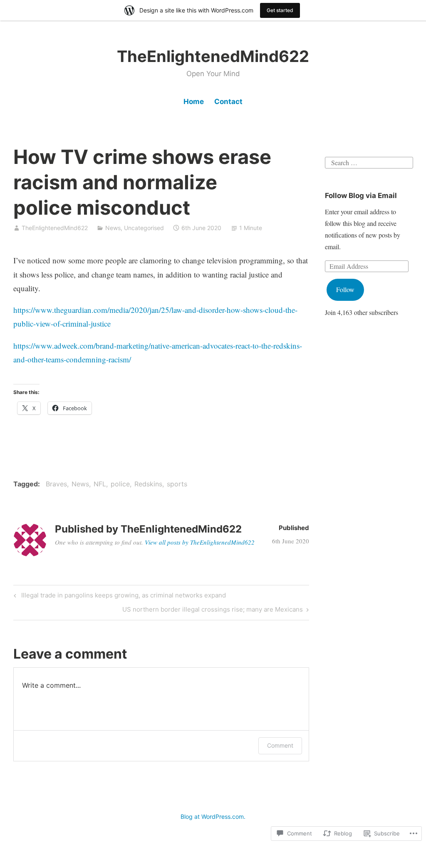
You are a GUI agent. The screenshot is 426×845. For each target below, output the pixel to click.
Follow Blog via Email (361, 195)
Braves (56, 484)
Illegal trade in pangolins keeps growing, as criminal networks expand (118, 596)
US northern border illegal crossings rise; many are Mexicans (212, 611)
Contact (228, 101)
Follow (345, 289)
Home (193, 101)
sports (177, 484)
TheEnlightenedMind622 (213, 56)
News (113, 227)
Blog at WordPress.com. (213, 816)
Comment (280, 745)
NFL (100, 484)
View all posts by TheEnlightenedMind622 (200, 542)
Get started (280, 10)
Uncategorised (144, 227)
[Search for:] (369, 161)
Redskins (148, 484)
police (120, 484)
